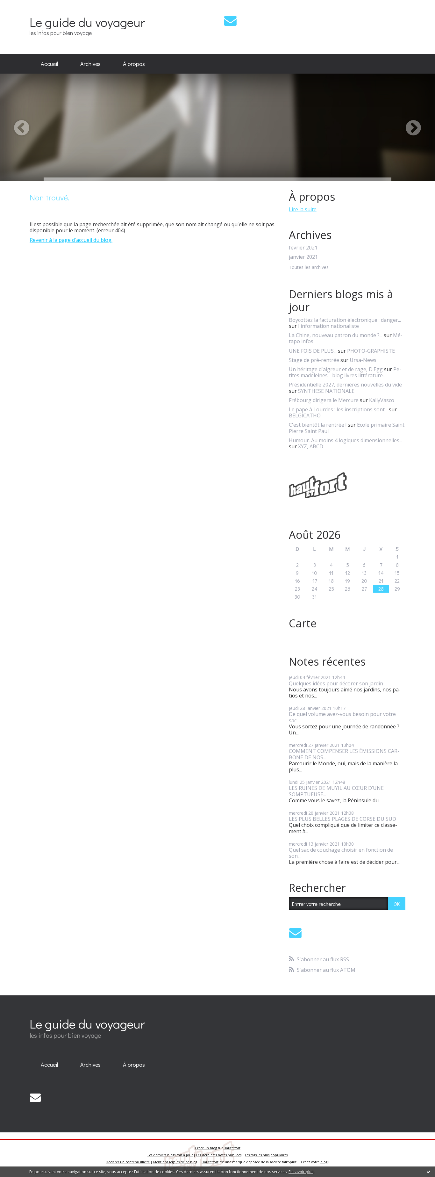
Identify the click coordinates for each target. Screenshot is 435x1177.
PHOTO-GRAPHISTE (371, 350)
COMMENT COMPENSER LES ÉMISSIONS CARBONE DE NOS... (344, 754)
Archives (90, 64)
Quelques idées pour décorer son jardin (336, 683)
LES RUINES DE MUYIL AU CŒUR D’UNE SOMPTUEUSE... (336, 791)
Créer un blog (206, 1148)
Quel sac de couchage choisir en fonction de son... (341, 852)
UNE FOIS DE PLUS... (313, 350)
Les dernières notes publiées (218, 1155)
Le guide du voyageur (87, 21)
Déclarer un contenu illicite (128, 1162)
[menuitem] (49, 64)
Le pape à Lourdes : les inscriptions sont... (338, 409)
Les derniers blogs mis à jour (170, 1155)
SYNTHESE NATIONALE (326, 390)
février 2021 (303, 248)
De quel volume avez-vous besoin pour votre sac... (342, 717)
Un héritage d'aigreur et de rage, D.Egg (336, 369)
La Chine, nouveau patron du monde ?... (335, 335)
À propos (134, 64)
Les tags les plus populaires (266, 1155)
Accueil (49, 64)
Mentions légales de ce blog (175, 1162)
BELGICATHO (305, 415)
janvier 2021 (303, 257)
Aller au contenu (22, 5)
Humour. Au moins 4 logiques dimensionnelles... (345, 440)
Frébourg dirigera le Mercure (324, 400)
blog (323, 1162)
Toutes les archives (309, 267)
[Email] (230, 20)
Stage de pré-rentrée (314, 360)
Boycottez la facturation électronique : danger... (345, 319)
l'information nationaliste (328, 325)
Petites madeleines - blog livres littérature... (345, 372)
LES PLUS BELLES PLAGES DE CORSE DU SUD (342, 818)
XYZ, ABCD (310, 446)
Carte (303, 623)
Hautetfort (232, 1148)
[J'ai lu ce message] (428, 1171)
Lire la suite (303, 209)
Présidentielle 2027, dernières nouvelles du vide (345, 384)
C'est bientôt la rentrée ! (317, 424)
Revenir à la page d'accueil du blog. (71, 239)
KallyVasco (381, 400)
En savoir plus (301, 1171)
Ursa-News (363, 360)
